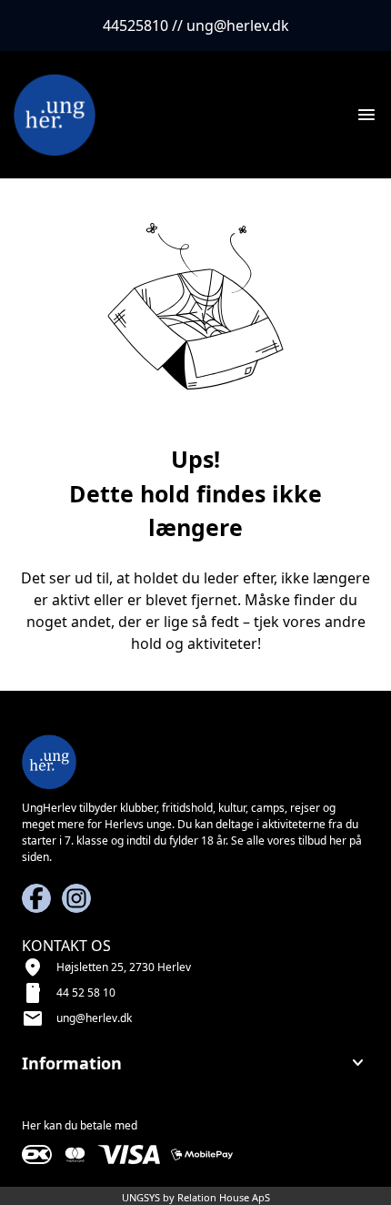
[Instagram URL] (76, 898)
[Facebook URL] (36, 898)
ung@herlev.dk (94, 1018)
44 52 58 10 (85, 992)
